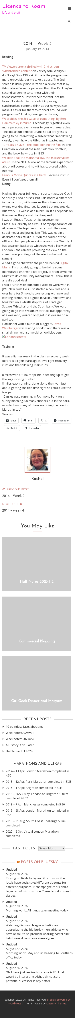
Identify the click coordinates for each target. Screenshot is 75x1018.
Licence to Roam (23, 6)
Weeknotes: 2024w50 (20, 739)
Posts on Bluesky (39, 862)
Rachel (37, 479)
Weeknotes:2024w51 (20, 733)
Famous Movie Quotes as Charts (24, 175)
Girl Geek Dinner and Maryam (36, 701)
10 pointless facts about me (25, 727)
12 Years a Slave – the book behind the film (31, 145)
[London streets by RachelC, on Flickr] (14, 337)
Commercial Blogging (37, 641)
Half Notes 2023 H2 (37, 582)
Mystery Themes (56, 1003)
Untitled (11, 869)
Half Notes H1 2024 (19, 751)
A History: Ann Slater (20, 745)
